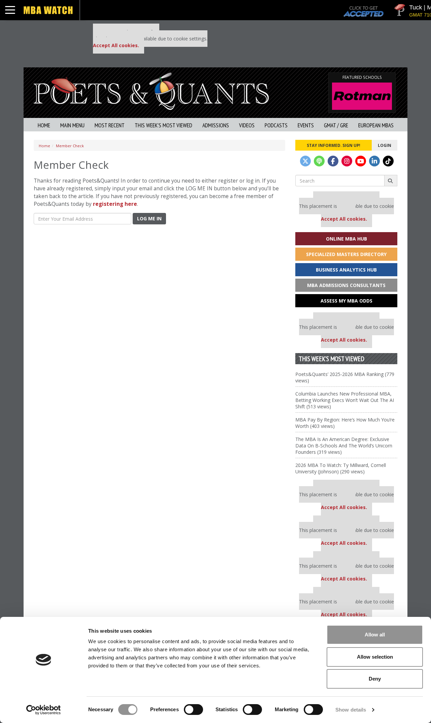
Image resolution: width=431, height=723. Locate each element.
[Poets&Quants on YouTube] (360, 161)
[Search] (390, 180)
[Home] (151, 90)
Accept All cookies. (116, 45)
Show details (350, 710)
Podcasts (276, 125)
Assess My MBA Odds (346, 300)
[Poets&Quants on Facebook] (333, 161)
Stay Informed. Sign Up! (333, 145)
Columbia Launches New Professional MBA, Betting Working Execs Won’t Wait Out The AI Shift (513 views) (344, 400)
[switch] (193, 709)
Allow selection (375, 657)
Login (384, 145)
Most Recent (110, 125)
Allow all (375, 634)
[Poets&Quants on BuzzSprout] (319, 161)
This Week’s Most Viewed (163, 125)
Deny (375, 679)
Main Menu (72, 125)
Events (306, 125)
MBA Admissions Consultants (346, 285)
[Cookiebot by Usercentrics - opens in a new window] (43, 710)
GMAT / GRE (336, 125)
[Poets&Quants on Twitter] (305, 161)
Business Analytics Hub (346, 269)
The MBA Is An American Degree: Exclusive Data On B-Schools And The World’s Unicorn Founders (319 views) (343, 445)
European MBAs (376, 125)
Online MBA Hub (346, 238)
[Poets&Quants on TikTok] (388, 161)
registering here (115, 204)
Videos (247, 125)
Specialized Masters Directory (346, 254)
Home (44, 125)
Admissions (215, 125)
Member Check (70, 145)
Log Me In (149, 218)
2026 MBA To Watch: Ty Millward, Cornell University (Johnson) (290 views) (340, 468)
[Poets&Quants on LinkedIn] (374, 161)
